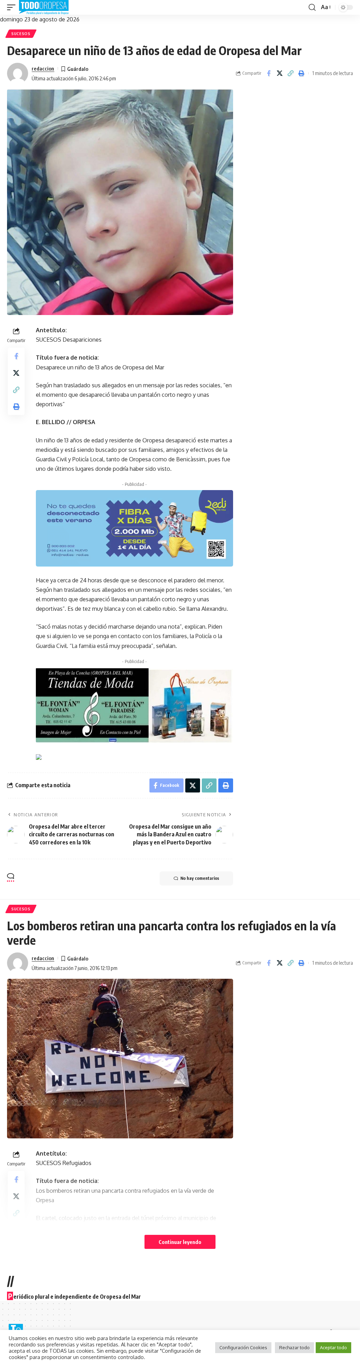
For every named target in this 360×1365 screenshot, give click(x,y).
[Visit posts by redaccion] (17, 73)
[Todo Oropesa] (44, 7)
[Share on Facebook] (269, 73)
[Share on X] (279, 73)
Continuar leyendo (180, 1242)
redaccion (43, 68)
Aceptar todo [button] (333, 1347)
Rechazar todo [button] (294, 1347)
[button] (13, 7)
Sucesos (21, 34)
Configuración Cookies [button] (243, 1347)
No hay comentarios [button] (199, 878)
